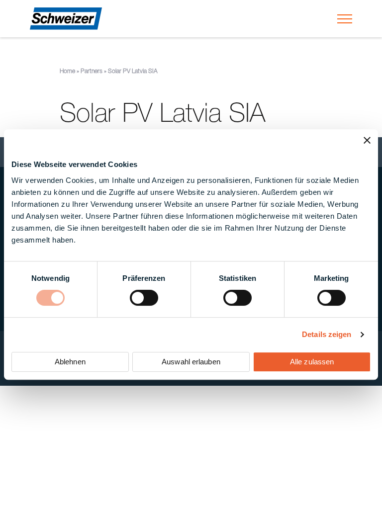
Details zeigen (326, 334)
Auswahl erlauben (191, 361)
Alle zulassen (312, 361)
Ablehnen (70, 361)
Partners (91, 72)
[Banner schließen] (367, 140)
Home (67, 72)
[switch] (144, 298)
